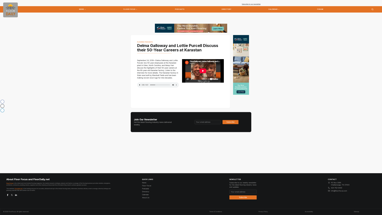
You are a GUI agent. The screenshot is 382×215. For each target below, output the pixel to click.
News (81, 9)
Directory (226, 9)
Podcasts (179, 9)
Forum (320, 9)
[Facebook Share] (2, 102)
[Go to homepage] (10, 9)
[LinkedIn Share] (2, 110)
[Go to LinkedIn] (16, 194)
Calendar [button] (273, 9)
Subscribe (230, 122)
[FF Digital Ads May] (191, 28)
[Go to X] (12, 194)
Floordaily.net (18, 188)
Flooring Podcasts (145, 42)
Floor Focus (129, 9)
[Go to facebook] (7, 194)
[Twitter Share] (2, 106)
